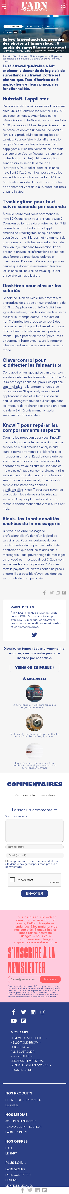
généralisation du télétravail (21, 120)
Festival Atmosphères (27, 1038)
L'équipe (11, 1180)
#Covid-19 (51, 27)
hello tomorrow (24, 1042)
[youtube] (14, 1022)
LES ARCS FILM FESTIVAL (27, 1060)
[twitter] (30, 1191)
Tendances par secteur (23, 1126)
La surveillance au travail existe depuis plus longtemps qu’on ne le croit (34, 706)
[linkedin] (37, 1191)
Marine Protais (14, 51)
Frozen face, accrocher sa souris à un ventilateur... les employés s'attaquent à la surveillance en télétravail (34, 765)
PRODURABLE (20, 1056)
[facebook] (22, 1191)
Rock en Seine (21, 1070)
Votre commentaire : (18, 816)
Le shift (11, 1153)
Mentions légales (19, 1185)
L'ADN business (16, 1132)
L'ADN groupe (15, 1169)
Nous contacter (18, 1175)
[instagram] (43, 1013)
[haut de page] (62, 1189)
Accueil (6, 56)
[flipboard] (44, 1191)
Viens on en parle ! (34, 667)
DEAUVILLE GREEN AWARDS (29, 1065)
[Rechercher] (64, 6)
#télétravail (12, 32)
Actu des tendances (20, 1121)
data (8, 1148)
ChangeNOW (20, 1047)
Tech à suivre (13, 27)
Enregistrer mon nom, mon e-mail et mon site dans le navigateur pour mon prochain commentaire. (32, 863)
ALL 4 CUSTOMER (22, 1051)
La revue (11, 1105)
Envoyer (34, 893)
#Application (33, 27)
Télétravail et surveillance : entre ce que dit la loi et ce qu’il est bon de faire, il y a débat (34, 735)
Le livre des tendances (23, 1100)
